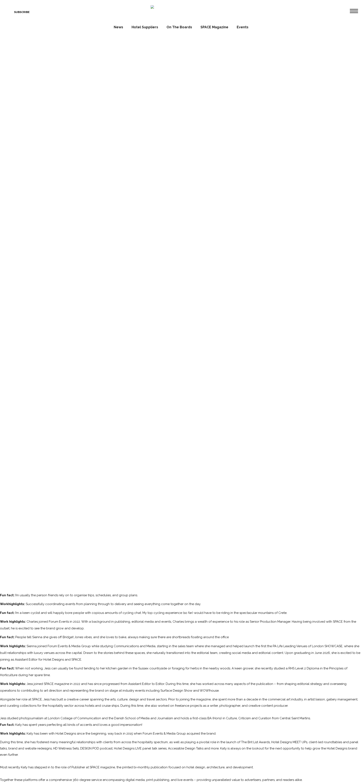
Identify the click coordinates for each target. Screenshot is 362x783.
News (118, 27)
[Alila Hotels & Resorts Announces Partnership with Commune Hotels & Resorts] (255, 321)
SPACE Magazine (214, 27)
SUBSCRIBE (22, 12)
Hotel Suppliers (145, 27)
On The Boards (179, 27)
